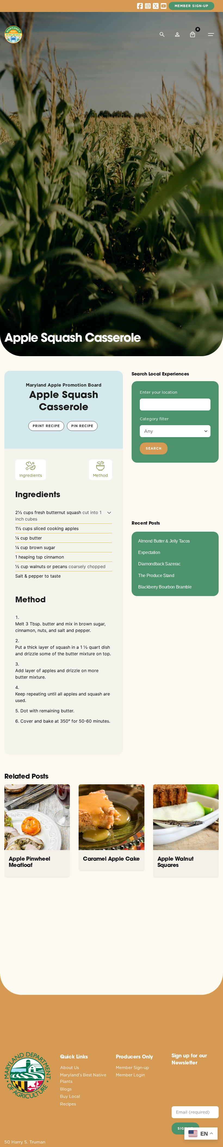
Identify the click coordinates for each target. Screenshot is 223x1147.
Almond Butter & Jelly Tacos (164, 540)
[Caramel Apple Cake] (111, 817)
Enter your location (158, 392)
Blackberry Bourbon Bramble (164, 586)
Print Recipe (46, 426)
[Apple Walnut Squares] (186, 817)
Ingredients (30, 475)
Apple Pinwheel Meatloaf (29, 862)
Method (100, 475)
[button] (109, 512)
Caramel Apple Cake (111, 858)
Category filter (154, 419)
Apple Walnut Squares (175, 862)
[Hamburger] (211, 34)
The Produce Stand (156, 575)
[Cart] (192, 34)
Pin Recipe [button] (82, 426)
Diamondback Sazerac (159, 563)
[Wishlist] (177, 34)
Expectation (149, 552)
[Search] (162, 34)
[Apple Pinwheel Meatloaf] (37, 817)
